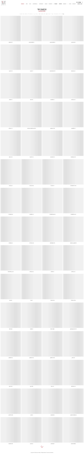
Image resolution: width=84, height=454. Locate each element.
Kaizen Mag (80, 3)
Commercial (35, 3)
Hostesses (41, 3)
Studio (56, 3)
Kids (30, 3)
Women (23, 3)
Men (27, 3)
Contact (74, 3)
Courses (65, 3)
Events (60, 3)
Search (46, 3)
